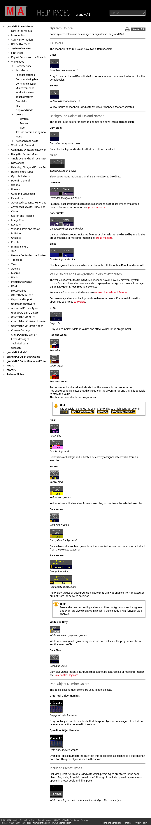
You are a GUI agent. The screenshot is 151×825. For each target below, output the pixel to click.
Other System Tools (22, 295)
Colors (19, 114)
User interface (23, 66)
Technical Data (19, 343)
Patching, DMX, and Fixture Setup (30, 167)
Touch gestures (24, 96)
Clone (14, 211)
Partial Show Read (21, 281)
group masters (96, 207)
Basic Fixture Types (22, 171)
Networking (17, 162)
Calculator (21, 101)
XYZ (13, 251)
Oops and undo (24, 110)
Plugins (15, 277)
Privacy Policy (141, 823)
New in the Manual (21, 30)
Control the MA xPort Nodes (27, 325)
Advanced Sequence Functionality (30, 202)
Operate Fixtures (20, 176)
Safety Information (22, 39)
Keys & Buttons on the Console (28, 57)
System (24, 118)
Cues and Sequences (23, 193)
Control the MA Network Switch (29, 321)
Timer (14, 264)
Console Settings (20, 330)
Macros (15, 273)
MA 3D (10, 365)
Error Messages (20, 339)
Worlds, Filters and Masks (25, 229)
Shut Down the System (24, 334)
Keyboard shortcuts (27, 140)
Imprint (128, 823)
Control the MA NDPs (23, 317)
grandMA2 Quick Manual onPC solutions (30, 361)
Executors (17, 198)
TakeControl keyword (66, 675)
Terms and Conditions (111, 823)
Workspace (17, 61)
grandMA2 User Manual (20, 26)
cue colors (79, 301)
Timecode (16, 259)
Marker (24, 123)
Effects (15, 242)
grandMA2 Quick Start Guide (23, 356)
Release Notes (15, 374)
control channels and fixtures (110, 292)
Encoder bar (22, 70)
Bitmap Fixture (19, 246)
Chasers (16, 237)
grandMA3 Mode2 (17, 352)
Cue (22, 127)
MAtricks (16, 233)
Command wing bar (27, 79)
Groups (15, 184)
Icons (19, 136)
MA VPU (11, 369)
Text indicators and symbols (32, 132)
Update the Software (23, 303)
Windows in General (22, 145)
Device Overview (20, 44)
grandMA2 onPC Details (24, 312)
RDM (14, 286)
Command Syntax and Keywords (30, 149)
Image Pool (17, 220)
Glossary (16, 347)
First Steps (17, 52)
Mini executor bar (25, 88)
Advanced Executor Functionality (30, 207)
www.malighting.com (61, 823)
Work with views (25, 92)
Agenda (15, 268)
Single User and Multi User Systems (31, 158)
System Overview (21, 48)
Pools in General (20, 180)
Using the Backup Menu (24, 154)
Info (18, 105)
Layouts (16, 224)
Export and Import (21, 299)
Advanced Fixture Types (24, 308)
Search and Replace (22, 215)
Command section (26, 83)
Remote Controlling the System (28, 255)
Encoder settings (25, 74)
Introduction (18, 35)
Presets (15, 189)
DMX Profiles (18, 290)
